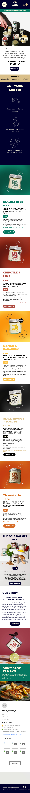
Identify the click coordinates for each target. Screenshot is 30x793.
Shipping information (13, 787)
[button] (25, 4)
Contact (5, 787)
